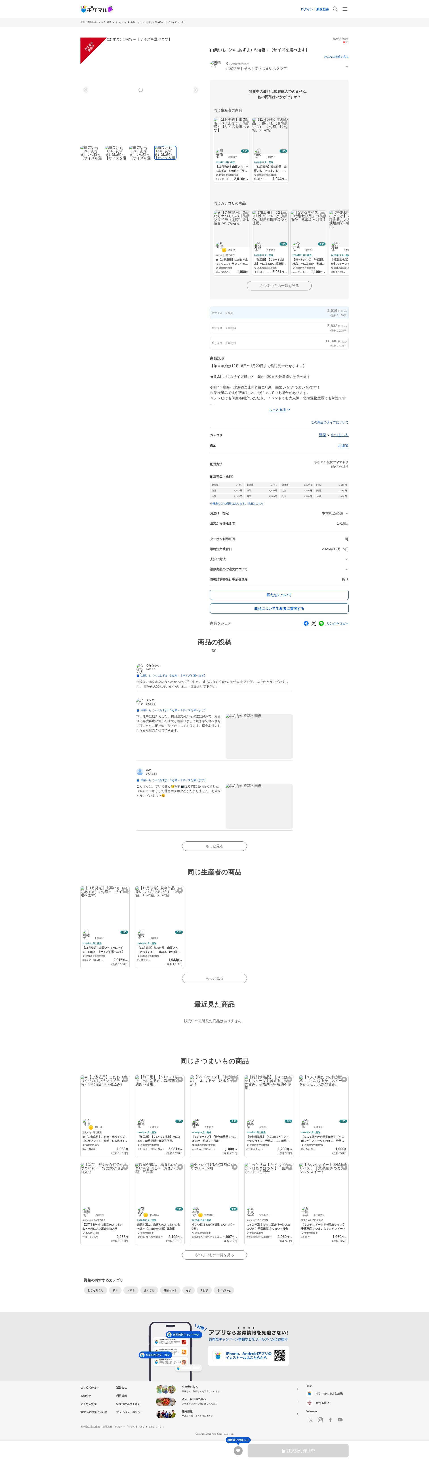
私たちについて (279, 595)
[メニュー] (345, 9)
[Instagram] (320, 1420)
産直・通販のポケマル (91, 22)
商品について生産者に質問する (279, 608)
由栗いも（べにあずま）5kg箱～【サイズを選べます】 (158, 22)
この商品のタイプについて (330, 422)
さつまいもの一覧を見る (279, 286)
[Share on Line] (321, 623)
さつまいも (120, 22)
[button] (279, 67)
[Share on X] (313, 623)
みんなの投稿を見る (336, 56)
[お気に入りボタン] (246, 122)
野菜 (109, 22)
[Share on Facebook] (306, 623)
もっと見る (214, 846)
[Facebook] (330, 1420)
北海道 (343, 446)
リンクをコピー (338, 623)
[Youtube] (340, 1420)
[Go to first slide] (195, 90)
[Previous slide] (86, 90)
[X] (310, 1420)
